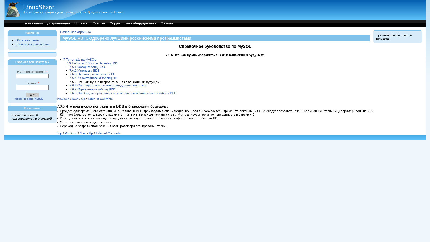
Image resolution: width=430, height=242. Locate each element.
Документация (58, 23)
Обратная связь (27, 40)
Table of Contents (100, 99)
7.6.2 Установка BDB (84, 70)
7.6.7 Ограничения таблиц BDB (92, 89)
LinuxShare (38, 6)
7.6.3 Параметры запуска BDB (91, 74)
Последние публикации (32, 44)
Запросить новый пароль (28, 98)
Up (83, 99)
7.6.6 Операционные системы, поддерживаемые (108, 85)
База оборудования (140, 23)
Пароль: (32, 83)
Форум (115, 23)
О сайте (167, 23)
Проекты (81, 23)
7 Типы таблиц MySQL (79, 59)
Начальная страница (75, 32)
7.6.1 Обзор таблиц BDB (87, 67)
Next (75, 99)
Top (59, 133)
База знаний (33, 23)
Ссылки (99, 23)
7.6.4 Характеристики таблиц (93, 78)
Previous (63, 99)
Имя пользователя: (32, 71)
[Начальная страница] (13, 16)
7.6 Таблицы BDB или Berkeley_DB (91, 63)
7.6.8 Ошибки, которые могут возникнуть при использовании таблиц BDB (122, 93)
